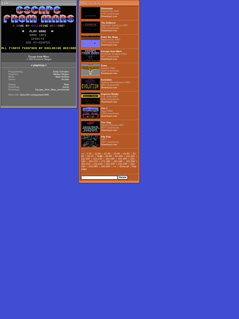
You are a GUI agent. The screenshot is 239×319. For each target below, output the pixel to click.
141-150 (122, 158)
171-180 (105, 161)
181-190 (118, 161)
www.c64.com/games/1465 (34, 94)
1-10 (89, 153)
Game (66, 87)
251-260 (93, 166)
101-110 (130, 156)
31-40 (117, 153)
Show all (124, 166)
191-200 (130, 161)
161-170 (93, 161)
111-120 (85, 158)
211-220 (98, 164)
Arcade (65, 79)
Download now (109, 16)
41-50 (126, 153)
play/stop (39, 65)
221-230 (110, 164)
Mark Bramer (62, 76)
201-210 (85, 164)
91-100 (119, 156)
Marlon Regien (61, 74)
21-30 (107, 153)
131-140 (110, 158)
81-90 (108, 156)
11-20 (98, 153)
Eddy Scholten (61, 71)
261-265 (105, 166)
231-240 (122, 164)
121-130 (97, 158)
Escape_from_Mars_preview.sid (52, 89)
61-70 (90, 156)
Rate (66, 84)
